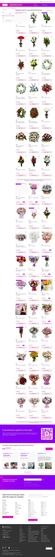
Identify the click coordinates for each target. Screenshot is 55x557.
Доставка (15, 1)
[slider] (2, 15)
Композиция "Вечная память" (45, 146)
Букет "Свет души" (32, 245)
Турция (45, 513)
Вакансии (21, 541)
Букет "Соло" (44, 318)
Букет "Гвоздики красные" (20, 50)
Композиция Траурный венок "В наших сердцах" (20, 122)
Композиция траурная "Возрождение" (20, 146)
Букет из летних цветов (33, 318)
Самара (16, 506)
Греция (32, 502)
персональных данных (28, 482)
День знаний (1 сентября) (45, 541)
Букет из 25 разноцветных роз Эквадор (20, 198)
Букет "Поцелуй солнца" (33, 365)
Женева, (29, 510)
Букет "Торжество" (45, 341)
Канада (45, 505)
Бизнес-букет (44, 221)
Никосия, (42, 503)
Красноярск (4, 509)
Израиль (32, 503)
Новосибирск (4, 513)
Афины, (29, 502)
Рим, (42, 510)
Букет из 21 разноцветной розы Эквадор (20, 270)
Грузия (45, 515)
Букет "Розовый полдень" (20, 318)
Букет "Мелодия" (32, 269)
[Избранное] (49, 5)
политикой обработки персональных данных (34, 485)
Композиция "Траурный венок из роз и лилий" (46, 74)
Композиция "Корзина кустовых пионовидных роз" (21, 246)
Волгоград (4, 502)
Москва (3, 510)
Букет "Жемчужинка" (19, 221)
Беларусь (32, 516)
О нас (12, 1)
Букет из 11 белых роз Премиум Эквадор (45, 270)
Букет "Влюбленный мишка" (21, 388)
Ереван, (29, 509)
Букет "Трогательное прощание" (32, 27)
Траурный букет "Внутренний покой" (32, 170)
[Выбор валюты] (42, 1)
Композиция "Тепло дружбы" (21, 365)
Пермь (16, 503)
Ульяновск (17, 510)
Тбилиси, (42, 515)
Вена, (29, 506)
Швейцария (33, 510)
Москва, (42, 502)
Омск (16, 502)
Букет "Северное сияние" (33, 341)
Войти (52, 1)
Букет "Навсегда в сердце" (20, 26)
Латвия (44, 509)
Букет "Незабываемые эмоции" (33, 412)
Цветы (42, 529)
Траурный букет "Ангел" (33, 50)
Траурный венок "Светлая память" (33, 146)
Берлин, (29, 505)
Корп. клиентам (28, 1)
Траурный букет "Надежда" (20, 169)
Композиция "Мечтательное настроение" (21, 294)
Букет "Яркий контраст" (33, 293)
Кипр (45, 503)
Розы (42, 532)
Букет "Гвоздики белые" (46, 121)
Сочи (16, 509)
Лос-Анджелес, (30, 513)
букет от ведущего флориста (34, 422)
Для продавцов (24, 1)
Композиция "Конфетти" (46, 365)
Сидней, (42, 512)
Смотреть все (27, 472)
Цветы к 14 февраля (44, 538)
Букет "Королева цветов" (20, 411)
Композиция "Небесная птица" (33, 98)
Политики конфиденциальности (33, 531)
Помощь (35, 1)
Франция (45, 506)
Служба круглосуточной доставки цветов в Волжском (11, 550)
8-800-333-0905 (45, 496)
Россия (45, 502)
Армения (32, 509)
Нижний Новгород (5, 512)
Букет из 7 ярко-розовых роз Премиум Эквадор (21, 342)
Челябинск (17, 513)
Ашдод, (29, 503)
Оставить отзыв (49, 448)
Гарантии (20, 1)
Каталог (5, 4)
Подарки (42, 534)
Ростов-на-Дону (18, 505)
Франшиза (21, 535)
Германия (33, 505)
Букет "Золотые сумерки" (33, 388)
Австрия (31, 506)
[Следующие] (54, 461)
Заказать (21, 32)
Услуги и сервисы (22, 537)
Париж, (42, 506)
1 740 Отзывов (13, 449)
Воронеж (4, 503)
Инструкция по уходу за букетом (33, 534)
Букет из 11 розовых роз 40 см (33, 198)
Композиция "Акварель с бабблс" (33, 222)
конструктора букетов (43, 421)
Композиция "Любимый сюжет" (46, 198)
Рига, (42, 509)
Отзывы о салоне (31, 535)
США (34, 513)
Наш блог (21, 538)
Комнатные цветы (44, 535)
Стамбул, (42, 513)
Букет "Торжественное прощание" (20, 74)
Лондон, (29, 512)
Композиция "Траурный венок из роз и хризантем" (20, 98)
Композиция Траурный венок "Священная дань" (33, 122)
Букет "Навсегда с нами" (46, 97)
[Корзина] (52, 5)
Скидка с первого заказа (32, 538)
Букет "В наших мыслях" (46, 169)
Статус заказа (47, 1)
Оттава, (42, 505)
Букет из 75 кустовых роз (46, 245)
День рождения (43, 528)
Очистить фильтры (8, 20)
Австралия (46, 512)
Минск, (29, 516)
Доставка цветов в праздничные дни (33, 542)
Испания (32, 515)
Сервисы (38, 1)
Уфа (15, 512)
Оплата (17, 1)
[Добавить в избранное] (25, 12)
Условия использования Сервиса (33, 532)
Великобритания (34, 512)
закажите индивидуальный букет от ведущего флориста (34, 180)
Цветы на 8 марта (44, 537)
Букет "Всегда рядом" (32, 73)
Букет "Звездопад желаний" (47, 388)
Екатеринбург (4, 505)
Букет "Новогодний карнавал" (45, 412)
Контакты (32, 1)
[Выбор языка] (40, 1)
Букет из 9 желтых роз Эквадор (46, 294)
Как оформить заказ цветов (32, 537)
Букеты (42, 531)
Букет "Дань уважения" (46, 50)
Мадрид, (29, 515)
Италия (44, 510)
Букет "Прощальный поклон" (47, 26)
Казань (3, 506)
